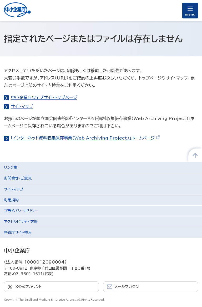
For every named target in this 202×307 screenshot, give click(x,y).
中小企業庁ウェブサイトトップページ (44, 97)
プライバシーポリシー (21, 211)
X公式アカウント (28, 287)
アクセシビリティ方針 (21, 222)
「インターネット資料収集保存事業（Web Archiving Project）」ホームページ (83, 138)
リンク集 (10, 167)
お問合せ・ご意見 (18, 178)
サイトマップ (22, 106)
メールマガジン (126, 287)
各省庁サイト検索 (18, 232)
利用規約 (11, 200)
